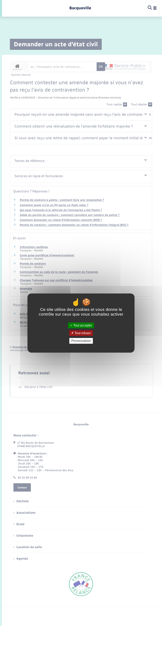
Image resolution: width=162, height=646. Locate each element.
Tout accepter (82, 325)
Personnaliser (81, 340)
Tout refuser (82, 333)
